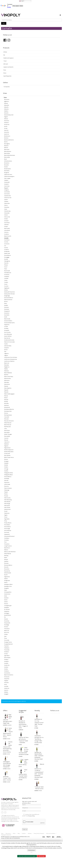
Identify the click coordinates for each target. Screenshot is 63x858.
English (22, 1)
